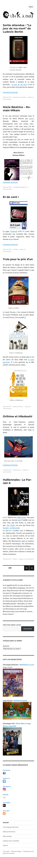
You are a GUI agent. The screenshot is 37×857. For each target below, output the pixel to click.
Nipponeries (17, 470)
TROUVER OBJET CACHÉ (12, 625)
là (25, 317)
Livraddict (6, 803)
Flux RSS (6, 811)
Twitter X (6, 778)
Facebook (13, 231)
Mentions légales (16, 851)
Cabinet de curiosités (19, 97)
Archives (6, 646)
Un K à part (6, 851)
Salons (15, 559)
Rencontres (7, 836)
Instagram (7, 786)
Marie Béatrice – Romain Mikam (17, 108)
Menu (31, 7)
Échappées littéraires (19, 187)
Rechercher (27, 629)
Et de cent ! (11, 197)
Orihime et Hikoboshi (17, 416)
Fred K (5, 845)
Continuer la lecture (10, 92)
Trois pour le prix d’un (18, 259)
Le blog (15, 249)
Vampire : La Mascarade (11, 528)
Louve (31, 118)
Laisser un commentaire (26, 559)
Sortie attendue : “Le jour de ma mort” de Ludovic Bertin (17, 28)
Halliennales (21, 517)
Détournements (18, 406)
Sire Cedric (11, 525)
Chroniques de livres (10, 827)
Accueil (6, 822)
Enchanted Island (20, 701)
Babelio (5, 795)
